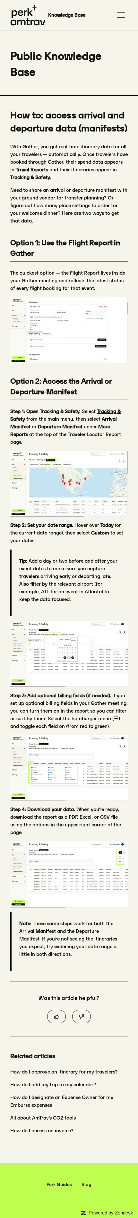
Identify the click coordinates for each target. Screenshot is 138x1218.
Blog (86, 1184)
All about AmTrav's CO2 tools (43, 1118)
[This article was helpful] (56, 1016)
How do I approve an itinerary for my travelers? (64, 1072)
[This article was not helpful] (81, 1016)
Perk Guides (59, 1184)
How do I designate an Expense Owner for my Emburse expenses (61, 1101)
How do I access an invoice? (41, 1131)
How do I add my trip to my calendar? (53, 1084)
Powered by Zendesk (111, 1212)
